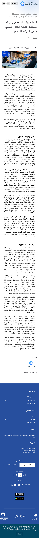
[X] (22, 485)
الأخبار (29, 38)
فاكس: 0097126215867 (28, 452)
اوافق (19, 534)
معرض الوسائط (31, 423)
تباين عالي (27, 465)
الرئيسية (35, 38)
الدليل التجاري (31, 400)
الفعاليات (33, 419)
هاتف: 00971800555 (29, 450)
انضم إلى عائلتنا (31, 397)
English (14, 3)
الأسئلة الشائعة (31, 404)
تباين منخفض (11, 465)
